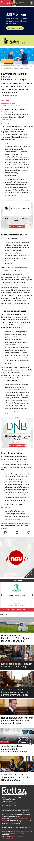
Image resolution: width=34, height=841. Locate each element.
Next (33, 595)
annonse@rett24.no (9, 833)
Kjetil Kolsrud (5, 100)
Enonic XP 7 (12, 803)
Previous (1, 595)
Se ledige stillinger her (17, 610)
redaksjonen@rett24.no (22, 831)
